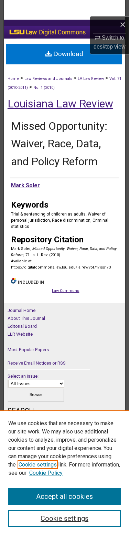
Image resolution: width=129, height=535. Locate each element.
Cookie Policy (46, 473)
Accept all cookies (64, 496)
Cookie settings (38, 464)
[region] (64, 472)
